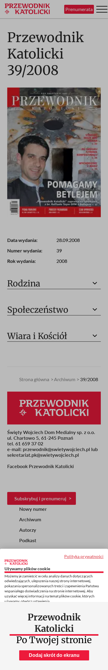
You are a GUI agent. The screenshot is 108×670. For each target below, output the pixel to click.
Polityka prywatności (84, 556)
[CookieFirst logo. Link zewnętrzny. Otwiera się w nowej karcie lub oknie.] (16, 562)
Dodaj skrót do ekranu (54, 655)
